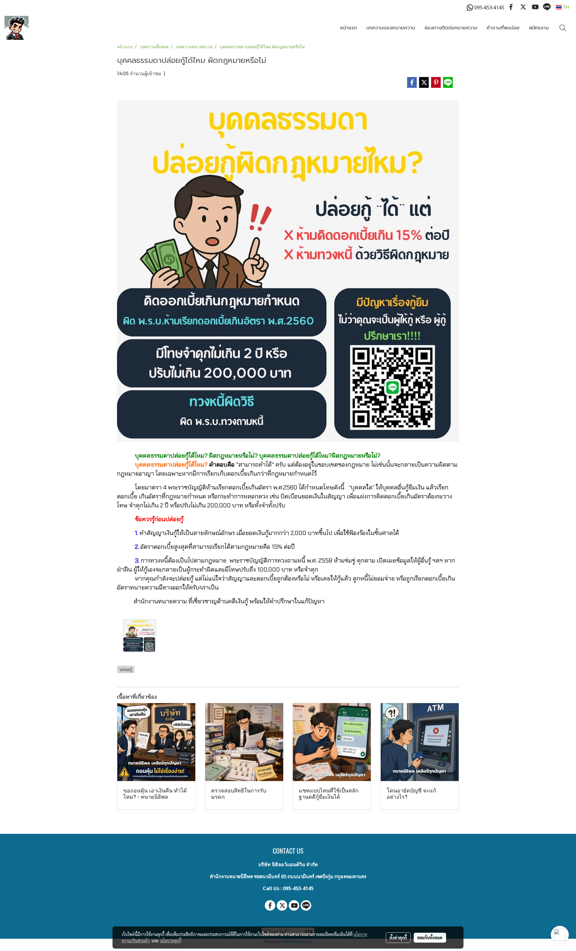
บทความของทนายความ (390, 27)
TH (565, 7)
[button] (562, 28)
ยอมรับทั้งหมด (429, 937)
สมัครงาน (539, 27)
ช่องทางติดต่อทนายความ (450, 27)
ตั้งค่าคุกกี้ (398, 937)
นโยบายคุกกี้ (170, 940)
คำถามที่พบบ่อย (503, 27)
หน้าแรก (348, 27)
